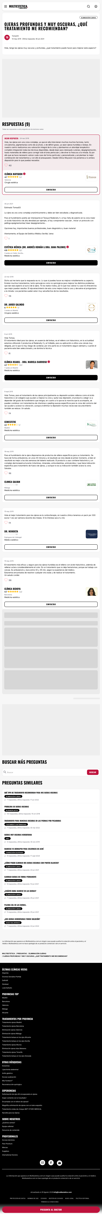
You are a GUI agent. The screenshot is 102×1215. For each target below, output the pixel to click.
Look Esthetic (7, 988)
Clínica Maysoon (13, 174)
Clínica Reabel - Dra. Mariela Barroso (25, 362)
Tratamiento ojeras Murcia (12, 1045)
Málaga (5, 1009)
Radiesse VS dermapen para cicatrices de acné (24, 848)
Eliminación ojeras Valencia (12, 1030)
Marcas (5, 1147)
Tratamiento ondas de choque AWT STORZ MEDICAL (22, 1109)
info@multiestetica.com (62, 1192)
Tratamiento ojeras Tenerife (12, 1052)
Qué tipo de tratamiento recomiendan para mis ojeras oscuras (31, 792)
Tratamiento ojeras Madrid (12, 1022)
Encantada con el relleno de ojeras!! (15, 1102)
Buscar (92, 772)
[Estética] (18, 7)
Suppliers (5, 1151)
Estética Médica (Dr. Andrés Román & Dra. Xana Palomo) (35, 247)
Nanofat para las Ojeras (11, 1113)
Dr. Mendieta (11, 531)
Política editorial (82, 1198)
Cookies (44, 1198)
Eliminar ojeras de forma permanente (20, 876)
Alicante (5, 1013)
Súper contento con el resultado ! (14, 1098)
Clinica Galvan (12, 481)
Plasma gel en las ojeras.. (15, 904)
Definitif (5, 980)
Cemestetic (10, 422)
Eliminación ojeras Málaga (12, 1034)
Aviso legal (69, 1198)
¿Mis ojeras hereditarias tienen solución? (22, 919)
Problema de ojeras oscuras (16, 806)
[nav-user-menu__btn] (96, 6)
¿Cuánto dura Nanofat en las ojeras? (20, 890)
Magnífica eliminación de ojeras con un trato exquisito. (22, 1105)
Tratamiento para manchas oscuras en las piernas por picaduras (32, 820)
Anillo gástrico (7, 1073)
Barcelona (6, 1001)
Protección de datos (17, 1198)
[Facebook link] (51, 1163)
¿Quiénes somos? (8, 1123)
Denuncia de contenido (10, 1130)
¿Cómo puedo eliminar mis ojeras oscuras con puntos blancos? (31, 862)
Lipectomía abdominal (10, 1069)
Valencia (5, 1005)
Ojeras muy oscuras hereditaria (18, 834)
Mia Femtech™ (7, 1081)
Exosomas (6, 1066)
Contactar (51, 189)
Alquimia (5, 973)
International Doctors (10, 1155)
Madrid (4, 998)
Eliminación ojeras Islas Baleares (14, 1048)
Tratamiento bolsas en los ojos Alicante (16, 1037)
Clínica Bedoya (12, 588)
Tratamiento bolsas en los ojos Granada (16, 1056)
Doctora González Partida (11, 977)
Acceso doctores (8, 1140)
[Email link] (59, 1163)
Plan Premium (7, 1144)
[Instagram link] (42, 1163)
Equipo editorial (8, 1126)
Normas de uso (33, 1198)
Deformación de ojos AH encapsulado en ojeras (19, 1094)
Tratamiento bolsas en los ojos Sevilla (16, 1041)
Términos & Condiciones (49, 1202)
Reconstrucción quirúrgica (12, 1084)
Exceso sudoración (9, 1077)
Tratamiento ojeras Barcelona (13, 1026)
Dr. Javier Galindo (14, 304)
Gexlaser (5, 984)
